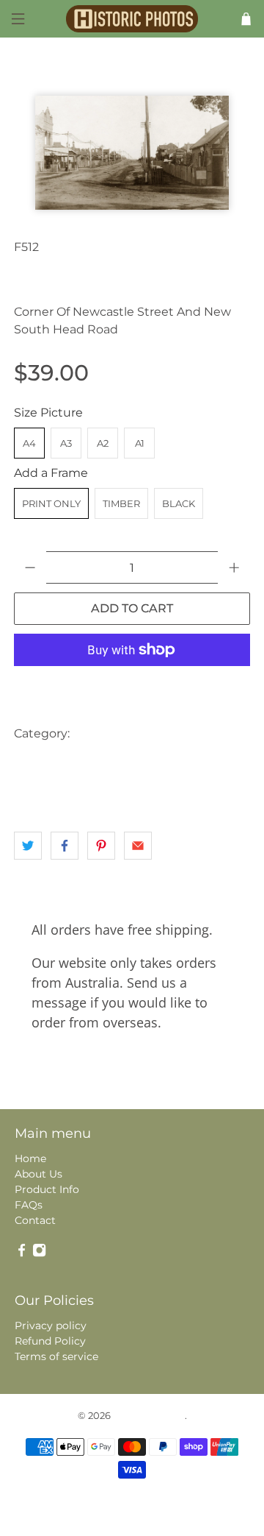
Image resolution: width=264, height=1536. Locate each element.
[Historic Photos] (132, 18)
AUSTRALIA (108, 733)
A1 (139, 443)
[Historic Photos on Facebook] (22, 1253)
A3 (66, 443)
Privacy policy (51, 1325)
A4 (29, 443)
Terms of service (56, 1356)
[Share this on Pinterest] (101, 846)
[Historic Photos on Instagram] (39, 1253)
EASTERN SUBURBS (65, 762)
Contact (35, 1220)
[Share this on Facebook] (64, 846)
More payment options (132, 686)
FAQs (29, 1204)
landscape (151, 762)
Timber (121, 503)
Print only (51, 503)
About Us (38, 1174)
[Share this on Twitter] (28, 846)
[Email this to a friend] (138, 846)
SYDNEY (39, 792)
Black (178, 503)
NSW (204, 762)
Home (30, 1158)
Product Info (47, 1189)
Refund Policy (50, 1341)
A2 (103, 443)
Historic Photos (149, 1415)
